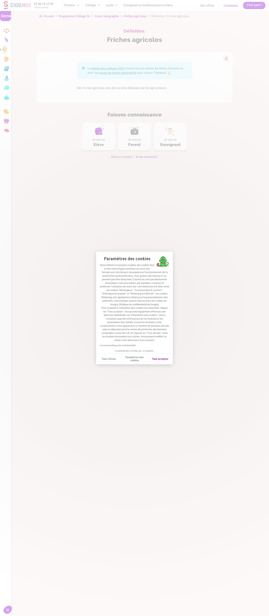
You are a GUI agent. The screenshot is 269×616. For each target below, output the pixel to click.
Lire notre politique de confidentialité (118, 345)
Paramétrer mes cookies (134, 359)
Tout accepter (160, 358)
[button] (7, 609)
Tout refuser (109, 358)
